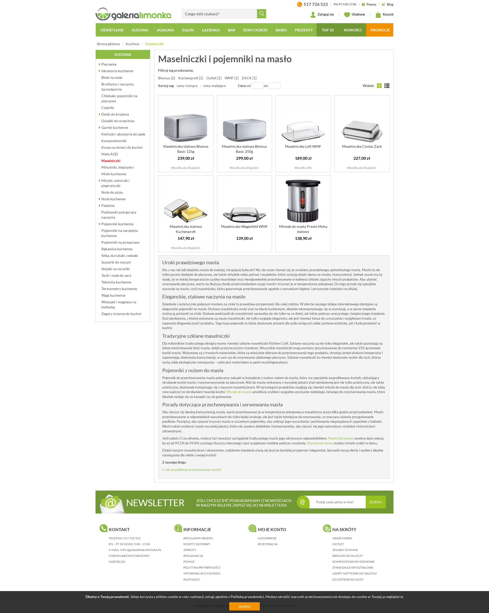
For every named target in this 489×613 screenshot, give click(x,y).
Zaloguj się (325, 14)
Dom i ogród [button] (255, 30)
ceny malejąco (214, 85)
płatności (191, 579)
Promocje (380, 30)
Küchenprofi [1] (190, 78)
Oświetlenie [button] (112, 30)
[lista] (386, 85)
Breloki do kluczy (347, 556)
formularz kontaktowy (129, 556)
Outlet (338, 544)
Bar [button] (231, 30)
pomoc (189, 562)
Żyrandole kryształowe (352, 567)
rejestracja (267, 544)
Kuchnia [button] (140, 30)
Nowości (352, 30)
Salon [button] (188, 30)
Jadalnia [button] (165, 30)
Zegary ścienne (345, 550)
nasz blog (117, 562)
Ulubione (358, 14)
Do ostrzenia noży (348, 579)
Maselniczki (154, 44)
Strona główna (108, 44)
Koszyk (387, 14)
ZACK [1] (249, 78)
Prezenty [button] (304, 30)
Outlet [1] (213, 78)
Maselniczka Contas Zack (362, 146)
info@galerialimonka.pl (140, 550)
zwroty (189, 550)
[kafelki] (379, 85)
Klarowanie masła (320, 443)
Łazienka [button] (211, 30)
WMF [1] (231, 78)
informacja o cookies (201, 573)
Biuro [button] (281, 30)
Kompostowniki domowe (353, 562)
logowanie (267, 538)
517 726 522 (132, 538)
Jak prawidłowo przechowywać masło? (193, 470)
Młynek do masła (238, 392)
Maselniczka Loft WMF (303, 146)
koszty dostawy (196, 544)
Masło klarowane (341, 438)
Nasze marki (342, 538)
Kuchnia (132, 44)
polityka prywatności (202, 567)
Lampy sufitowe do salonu (354, 573)
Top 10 (328, 30)
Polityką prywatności (247, 596)
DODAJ (376, 502)
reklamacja (193, 556)
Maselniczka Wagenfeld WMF (244, 226)
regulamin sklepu (198, 538)
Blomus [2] (166, 78)
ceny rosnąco (187, 85)
